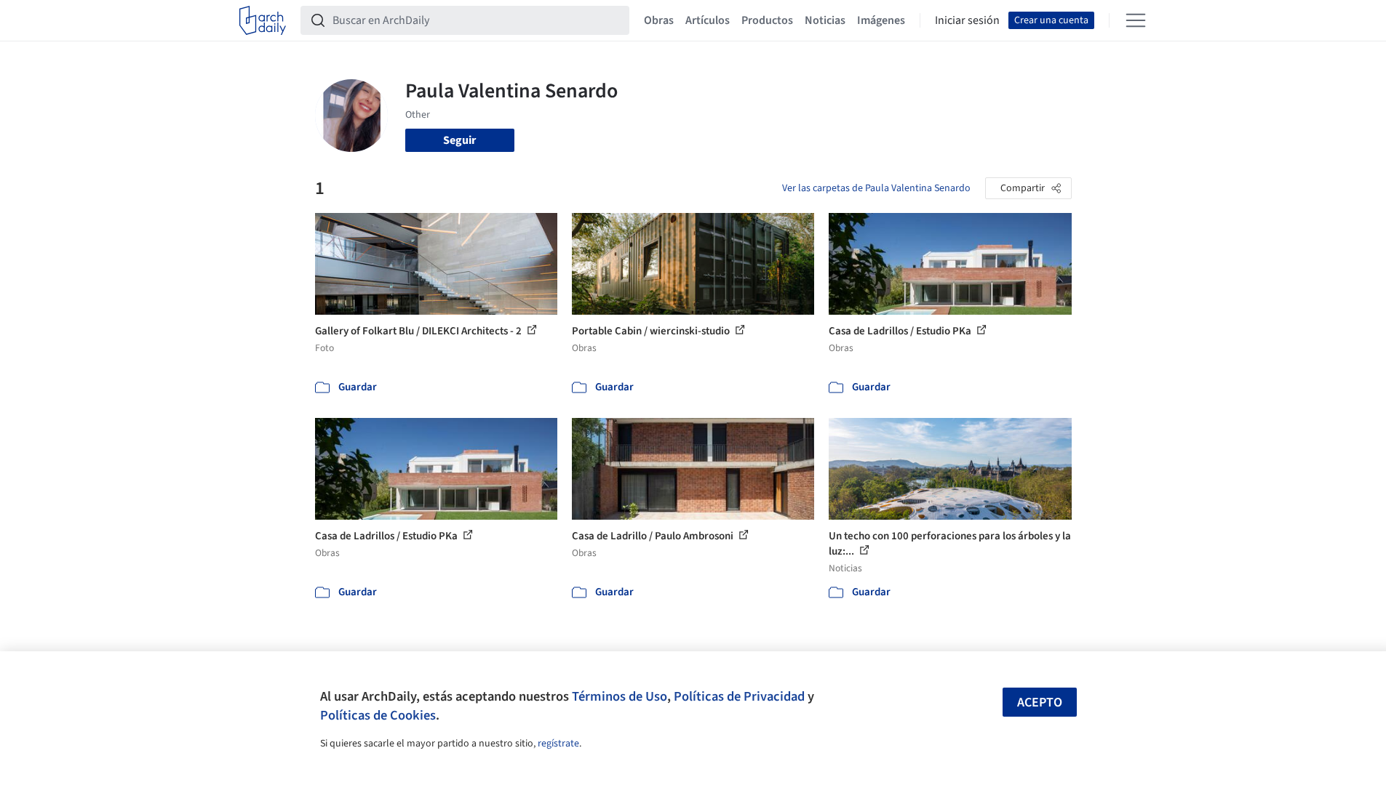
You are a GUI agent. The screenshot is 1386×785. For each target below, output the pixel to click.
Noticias (825, 20)
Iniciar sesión (967, 20)
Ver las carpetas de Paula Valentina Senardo (876, 188)
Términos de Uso (619, 696)
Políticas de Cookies (378, 715)
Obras (659, 20)
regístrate (558, 743)
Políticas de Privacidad (739, 696)
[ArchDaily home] (262, 20)
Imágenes (881, 20)
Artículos (707, 20)
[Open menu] (1135, 20)
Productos (767, 20)
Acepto (1039, 702)
